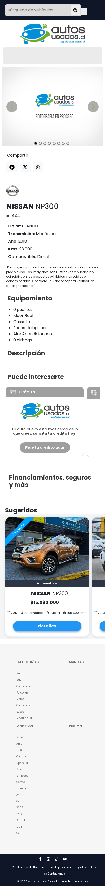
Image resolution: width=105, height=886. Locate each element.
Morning (21, 788)
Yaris (19, 814)
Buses (20, 712)
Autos (20, 673)
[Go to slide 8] (67, 143)
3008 (19, 808)
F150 (19, 750)
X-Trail (20, 820)
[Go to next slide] (93, 106)
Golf (18, 801)
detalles (47, 626)
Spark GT (22, 763)
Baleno (20, 769)
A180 (19, 744)
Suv (18, 680)
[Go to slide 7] (63, 143)
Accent (20, 737)
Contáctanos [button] (56, 874)
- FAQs (91, 867)
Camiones (23, 705)
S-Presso (22, 776)
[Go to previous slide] (11, 106)
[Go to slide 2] (40, 143)
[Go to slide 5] (54, 143)
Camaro (21, 757)
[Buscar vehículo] (75, 10)
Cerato (20, 782)
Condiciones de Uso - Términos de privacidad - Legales (49, 867)
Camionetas (24, 686)
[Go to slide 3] (44, 143)
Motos (20, 699)
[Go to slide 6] (58, 143)
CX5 (18, 833)
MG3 (19, 827)
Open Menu (84, 11)
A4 (18, 795)
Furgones (22, 693)
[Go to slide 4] (49, 143)
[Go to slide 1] (35, 143)
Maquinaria (24, 718)
